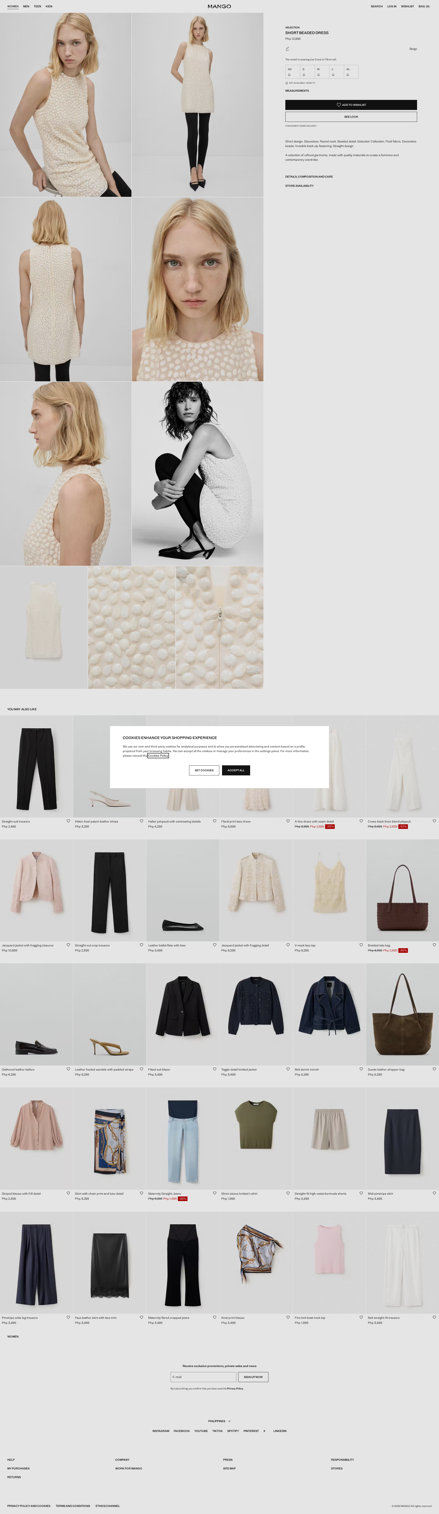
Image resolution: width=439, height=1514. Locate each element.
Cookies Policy (158, 756)
